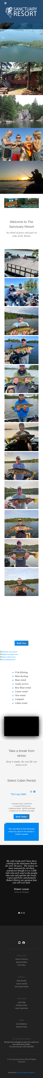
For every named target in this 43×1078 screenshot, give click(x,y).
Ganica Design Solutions (26, 1072)
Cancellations (21, 1024)
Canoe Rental (21, 984)
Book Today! (21, 816)
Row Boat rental (23, 687)
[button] (19, 913)
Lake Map (22, 1002)
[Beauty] (21, 111)
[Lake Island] (21, 45)
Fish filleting (21, 672)
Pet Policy (22, 965)
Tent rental (20, 695)
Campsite (19, 699)
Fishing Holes (21, 1005)
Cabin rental (21, 703)
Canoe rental (21, 691)
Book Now (21, 643)
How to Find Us (21, 959)
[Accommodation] (21, 78)
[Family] (21, 144)
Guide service (21, 684)
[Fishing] (21, 177)
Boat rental (20, 680)
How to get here (21, 1008)
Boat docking (21, 676)
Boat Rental (21, 981)
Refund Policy (21, 1027)
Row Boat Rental (21, 987)
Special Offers (21, 962)
